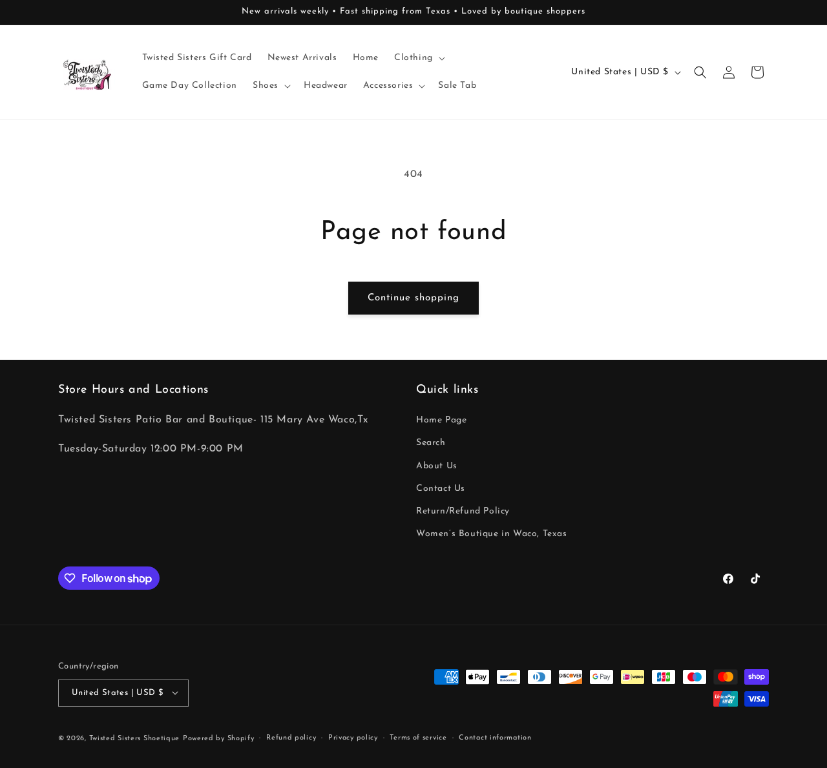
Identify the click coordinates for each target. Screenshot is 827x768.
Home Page (441, 421)
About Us (436, 466)
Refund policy (291, 737)
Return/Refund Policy (463, 511)
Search (431, 443)
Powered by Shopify (219, 738)
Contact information (495, 737)
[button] (418, 58)
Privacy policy (353, 737)
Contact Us (440, 488)
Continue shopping (413, 298)
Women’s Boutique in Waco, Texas (491, 534)
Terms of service (418, 737)
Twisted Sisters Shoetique (134, 738)
